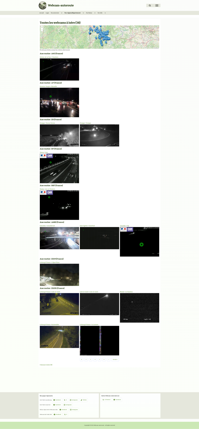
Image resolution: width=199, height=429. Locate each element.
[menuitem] (42, 13)
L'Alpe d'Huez (56, 262)
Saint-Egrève (83, 225)
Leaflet (143, 48)
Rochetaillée (55, 324)
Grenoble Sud (51, 225)
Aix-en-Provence (50, 189)
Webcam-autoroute (61, 5)
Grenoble (122, 225)
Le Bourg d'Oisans (45, 262)
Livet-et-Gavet (56, 292)
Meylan (42, 189)
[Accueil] (43, 5)
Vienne (42, 152)
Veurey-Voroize (50, 123)
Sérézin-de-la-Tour (45, 57)
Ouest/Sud (92, 225)
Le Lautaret (95, 324)
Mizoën (122, 292)
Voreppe (42, 123)
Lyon (46, 152)
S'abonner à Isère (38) (46, 365)
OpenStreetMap (150, 48)
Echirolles (43, 225)
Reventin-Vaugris (45, 86)
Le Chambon (129, 292)
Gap (128, 225)
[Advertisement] (99, 379)
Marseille (54, 86)
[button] (108, 33)
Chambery (55, 57)
